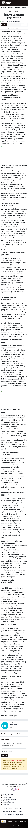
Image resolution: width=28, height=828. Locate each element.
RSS (4, 821)
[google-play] (18, 815)
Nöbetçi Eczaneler (8, 794)
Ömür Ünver (13, 724)
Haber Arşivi (6, 804)
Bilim (21, 808)
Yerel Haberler (14, 12)
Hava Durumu (6, 796)
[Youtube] (18, 789)
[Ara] (23, 3)
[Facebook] (10, 789)
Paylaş (4, 24)
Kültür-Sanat (6, 810)
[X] (12, 789)
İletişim (15, 811)
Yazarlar (3, 7)
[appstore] (9, 815)
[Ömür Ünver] (4, 725)
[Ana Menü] (25, 3)
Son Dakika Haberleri (8, 802)
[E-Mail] (11, 728)
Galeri (13, 810)
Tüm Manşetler (7, 801)
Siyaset (24, 7)
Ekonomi (10, 7)
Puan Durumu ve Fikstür (9, 799)
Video (16, 808)
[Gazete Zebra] (6, 2)
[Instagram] (15, 789)
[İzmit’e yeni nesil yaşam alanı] (14, 22)
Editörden (20, 810)
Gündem (17, 7)
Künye (20, 811)
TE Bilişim (18, 826)
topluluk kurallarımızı (16, 760)
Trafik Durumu (7, 797)
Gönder (4, 755)
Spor (10, 808)
